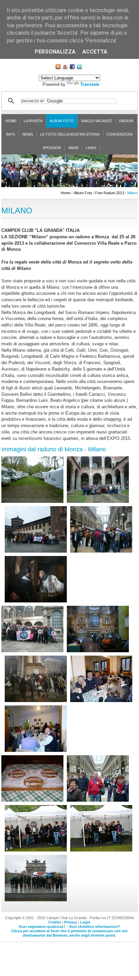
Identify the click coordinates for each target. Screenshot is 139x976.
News (27, 134)
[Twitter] (79, 67)
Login (85, 922)
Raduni (126, 121)
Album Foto (62, 121)
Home (11, 121)
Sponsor (52, 148)
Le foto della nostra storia (70, 134)
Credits (54, 922)
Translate (89, 84)
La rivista (33, 121)
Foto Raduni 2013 (109, 193)
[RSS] (58, 67)
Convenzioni (120, 134)
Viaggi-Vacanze (96, 121)
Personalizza (55, 51)
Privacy (70, 922)
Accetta (94, 51)
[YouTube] (65, 67)
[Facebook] (72, 67)
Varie (73, 148)
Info (10, 134)
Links (91, 148)
